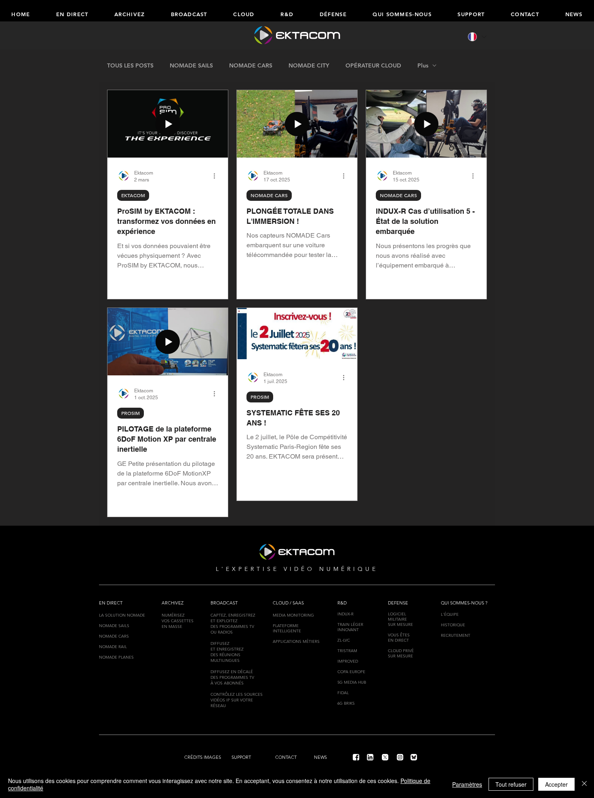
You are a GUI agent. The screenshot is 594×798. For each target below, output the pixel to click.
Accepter (556, 784)
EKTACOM (133, 195)
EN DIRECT (398, 640)
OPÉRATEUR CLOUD (373, 65)
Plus (422, 65)
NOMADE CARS (250, 65)
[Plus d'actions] (217, 176)
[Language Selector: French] (476, 37)
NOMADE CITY (309, 65)
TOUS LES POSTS (130, 65)
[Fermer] (584, 784)
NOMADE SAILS (191, 65)
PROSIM (130, 413)
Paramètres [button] (467, 784)
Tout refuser (511, 784)
